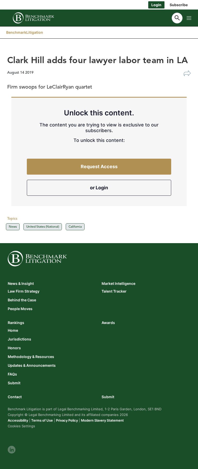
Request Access (99, 166)
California (75, 226)
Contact (15, 397)
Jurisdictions (19, 339)
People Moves (20, 309)
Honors (14, 348)
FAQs (12, 374)
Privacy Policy (67, 420)
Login (156, 5)
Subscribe (179, 5)
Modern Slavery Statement (102, 420)
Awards (108, 322)
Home (13, 330)
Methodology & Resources (31, 357)
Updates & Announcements (32, 365)
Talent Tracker (114, 291)
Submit (14, 383)
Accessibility (18, 420)
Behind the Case (22, 300)
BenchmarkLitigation (24, 32)
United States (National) (42, 226)
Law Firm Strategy (23, 291)
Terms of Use (42, 420)
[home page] (33, 18)
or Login (99, 187)
